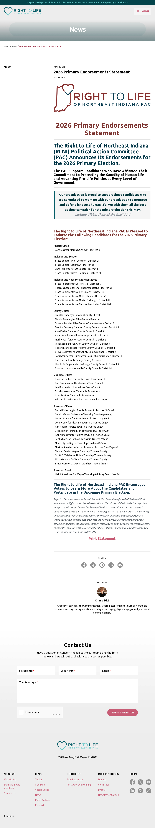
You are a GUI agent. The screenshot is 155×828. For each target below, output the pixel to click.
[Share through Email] (120, 565)
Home (7, 46)
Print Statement (102, 538)
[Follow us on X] (140, 782)
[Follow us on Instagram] (140, 790)
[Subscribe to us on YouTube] (148, 782)
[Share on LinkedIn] (111, 565)
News (14, 46)
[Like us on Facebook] (132, 782)
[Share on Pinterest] (102, 565)
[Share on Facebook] (84, 565)
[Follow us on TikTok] (148, 790)
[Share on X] (93, 565)
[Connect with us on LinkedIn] (132, 790)
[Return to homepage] (22, 11)
